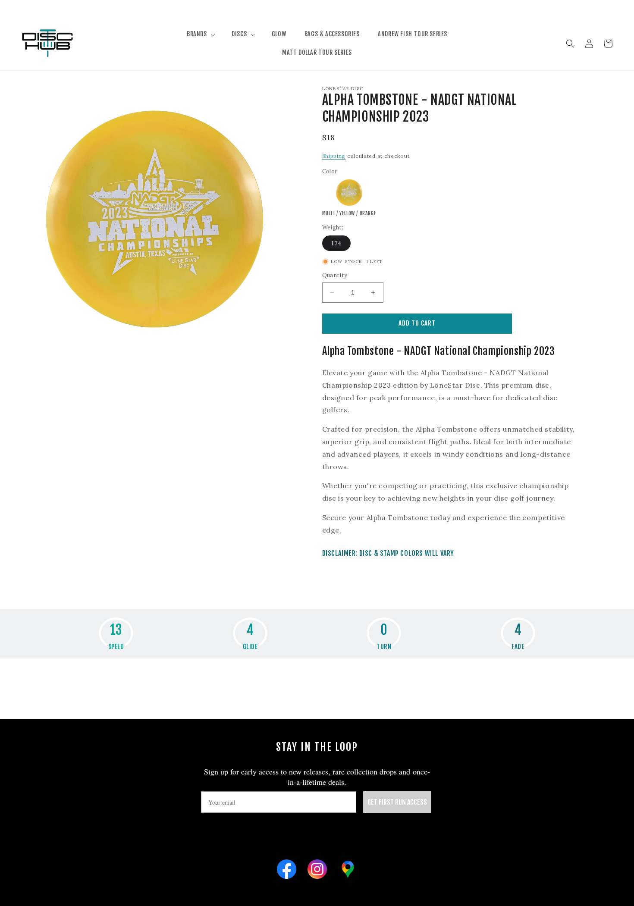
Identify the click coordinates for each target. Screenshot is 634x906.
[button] (200, 34)
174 (336, 243)
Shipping (334, 156)
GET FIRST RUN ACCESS (397, 802)
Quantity (335, 275)
